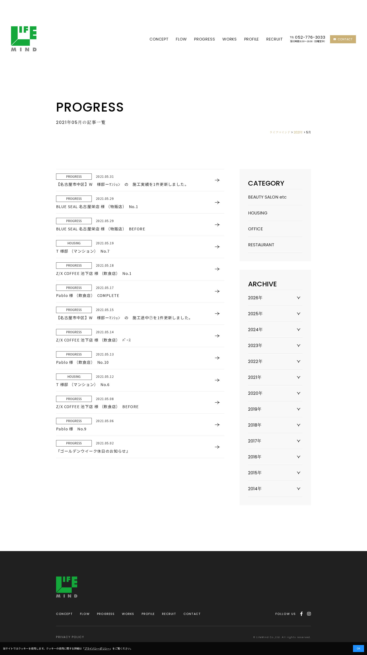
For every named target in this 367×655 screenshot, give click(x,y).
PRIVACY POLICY (70, 637)
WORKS (229, 39)
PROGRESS (204, 39)
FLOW (181, 39)
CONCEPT (159, 39)
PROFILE (251, 39)
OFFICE (255, 229)
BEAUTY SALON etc (267, 197)
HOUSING (257, 213)
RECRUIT (274, 39)
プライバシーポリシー (97, 648)
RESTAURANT (261, 245)
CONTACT (345, 39)
